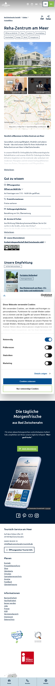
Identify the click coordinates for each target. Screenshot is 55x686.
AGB (6, 611)
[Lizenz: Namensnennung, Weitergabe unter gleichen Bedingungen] (11, 249)
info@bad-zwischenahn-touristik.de (18, 544)
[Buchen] (51, 4)
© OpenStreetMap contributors (35, 127)
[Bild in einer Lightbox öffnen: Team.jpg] (39, 85)
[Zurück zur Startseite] (6, 4)
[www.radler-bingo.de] (17, 637)
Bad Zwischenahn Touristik (12, 17)
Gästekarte (8, 571)
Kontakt (7, 563)
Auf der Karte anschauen (13, 266)
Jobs (6, 606)
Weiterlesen (9, 169)
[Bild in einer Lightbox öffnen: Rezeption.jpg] (15, 85)
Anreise (7, 579)
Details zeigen (40, 373)
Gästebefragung (10, 584)
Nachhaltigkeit (10, 600)
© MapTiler (21, 127)
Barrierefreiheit (10, 598)
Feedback (8, 582)
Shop (6, 568)
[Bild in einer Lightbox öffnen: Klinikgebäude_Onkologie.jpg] (27, 59)
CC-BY (15, 281)
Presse (6, 608)
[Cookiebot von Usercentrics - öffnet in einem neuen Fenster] (41, 295)
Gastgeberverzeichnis (13, 576)
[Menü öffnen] (45, 4)
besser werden (10, 603)
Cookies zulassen (27, 381)
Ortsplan (7, 573)
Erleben (25, 17)
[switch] (48, 347)
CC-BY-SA (48, 75)
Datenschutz (9, 619)
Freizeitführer (8, 20)
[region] (27, 112)
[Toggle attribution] (48, 126)
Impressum (8, 616)
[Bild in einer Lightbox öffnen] (27, 483)
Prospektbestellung (12, 565)
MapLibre (12, 127)
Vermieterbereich (11, 614)
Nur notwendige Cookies (27, 389)
